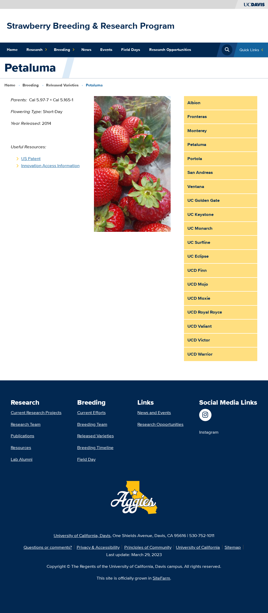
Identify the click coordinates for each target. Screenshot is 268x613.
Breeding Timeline (95, 447)
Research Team (26, 424)
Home (12, 49)
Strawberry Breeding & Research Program (91, 25)
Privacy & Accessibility (98, 547)
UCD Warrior (200, 354)
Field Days (130, 49)
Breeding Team (92, 424)
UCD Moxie (198, 298)
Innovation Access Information (50, 165)
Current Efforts (91, 412)
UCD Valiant (199, 326)
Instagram (209, 432)
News (86, 49)
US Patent (31, 158)
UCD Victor (198, 340)
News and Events (154, 412)
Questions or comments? (48, 547)
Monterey (197, 130)
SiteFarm (161, 578)
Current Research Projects (36, 412)
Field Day (86, 459)
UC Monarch (200, 228)
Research (34, 49)
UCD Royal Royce (204, 312)
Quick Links (249, 49)
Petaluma (196, 144)
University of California (198, 547)
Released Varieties (62, 85)
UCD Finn (197, 270)
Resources (21, 447)
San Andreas (200, 172)
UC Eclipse (198, 256)
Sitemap (233, 547)
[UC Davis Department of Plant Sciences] (209, 415)
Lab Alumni (21, 459)
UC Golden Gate (203, 200)
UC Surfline (198, 242)
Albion (193, 102)
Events (106, 49)
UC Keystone (200, 214)
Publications (22, 435)
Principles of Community (147, 547)
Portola (194, 158)
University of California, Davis (82, 535)
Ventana (195, 186)
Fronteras (197, 116)
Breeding (62, 49)
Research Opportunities (170, 49)
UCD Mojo (197, 284)
